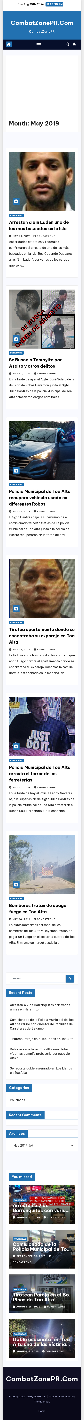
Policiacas (16, 215)
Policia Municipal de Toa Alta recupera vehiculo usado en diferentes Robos (40, 498)
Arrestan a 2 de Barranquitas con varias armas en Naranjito (40, 1210)
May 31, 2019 (22, 236)
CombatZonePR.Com (42, 23)
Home (42, 1411)
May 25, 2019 (22, 511)
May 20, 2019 (22, 787)
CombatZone (46, 236)
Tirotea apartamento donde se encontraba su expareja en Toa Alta (42, 636)
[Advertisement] (42, 90)
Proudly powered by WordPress (28, 1396)
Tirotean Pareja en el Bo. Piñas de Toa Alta (42, 1039)
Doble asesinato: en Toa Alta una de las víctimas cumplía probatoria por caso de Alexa (40, 1053)
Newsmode (64, 1396)
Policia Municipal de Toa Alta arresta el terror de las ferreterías (40, 774)
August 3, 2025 (27, 1351)
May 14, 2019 (22, 919)
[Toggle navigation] (39, 44)
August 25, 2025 (28, 1306)
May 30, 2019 (22, 373)
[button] (67, 44)
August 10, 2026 (28, 1217)
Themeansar (41, 1401)
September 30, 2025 (31, 1256)
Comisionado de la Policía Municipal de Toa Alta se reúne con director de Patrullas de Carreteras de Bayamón (42, 1024)
